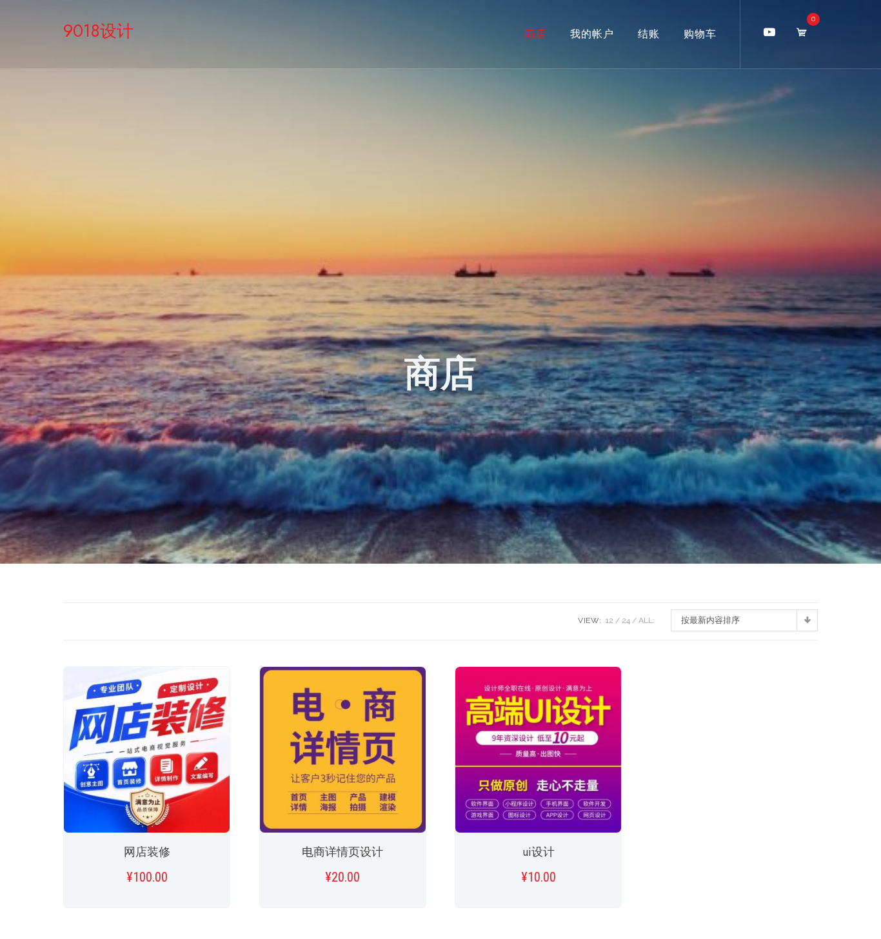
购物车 (700, 33)
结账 (649, 33)
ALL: (646, 620)
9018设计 (98, 31)
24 (626, 620)
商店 (535, 33)
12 (609, 620)
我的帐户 (592, 33)
